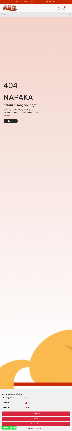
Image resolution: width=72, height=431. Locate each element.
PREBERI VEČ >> (51, 2)
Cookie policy (31, 428)
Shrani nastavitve (36, 424)
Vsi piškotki (36, 413)
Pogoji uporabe (40, 428)
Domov (10, 121)
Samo (36, 419)
